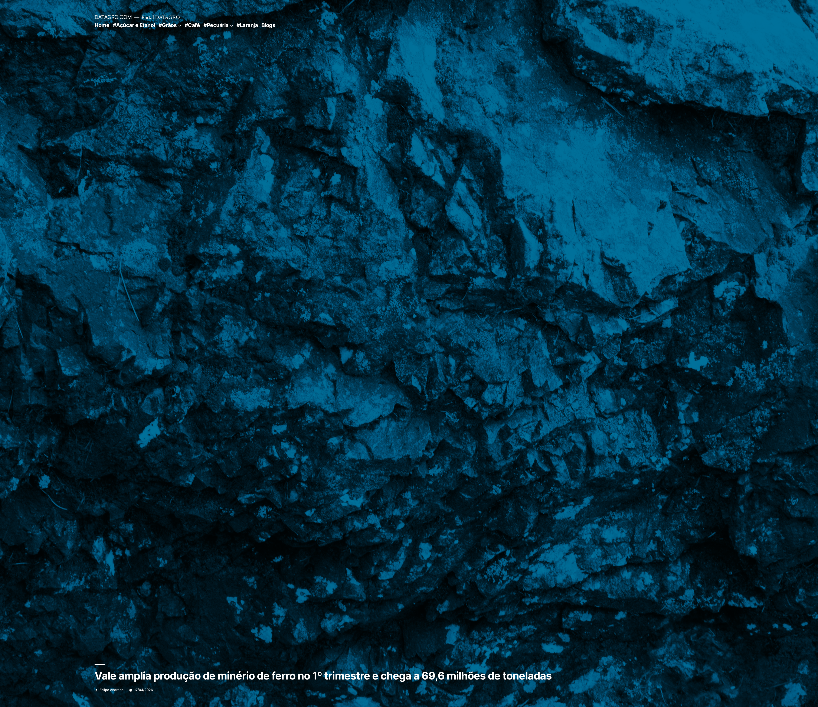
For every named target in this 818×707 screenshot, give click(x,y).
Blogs (268, 25)
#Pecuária (216, 25)
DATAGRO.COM (113, 17)
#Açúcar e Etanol (134, 25)
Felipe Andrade (112, 690)
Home (102, 25)
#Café (192, 25)
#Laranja (247, 25)
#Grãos (167, 25)
